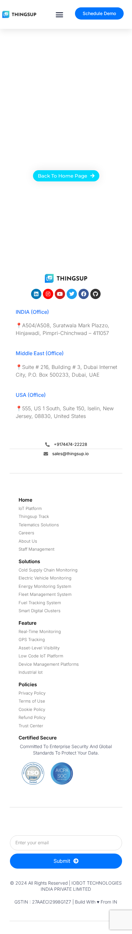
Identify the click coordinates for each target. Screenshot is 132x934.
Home (25, 500)
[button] (60, 14)
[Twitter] (72, 294)
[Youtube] (60, 294)
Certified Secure (38, 738)
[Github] (95, 294)
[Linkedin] (36, 294)
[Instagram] (48, 294)
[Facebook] (83, 294)
